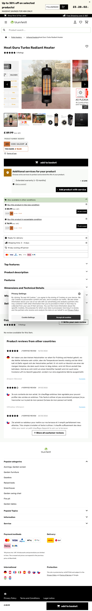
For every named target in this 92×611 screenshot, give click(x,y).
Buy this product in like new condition (23, 205)
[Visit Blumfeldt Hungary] (5, 577)
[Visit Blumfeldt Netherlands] (10, 577)
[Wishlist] (80, 22)
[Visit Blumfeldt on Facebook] (5, 594)
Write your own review (74, 322)
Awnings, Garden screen (15, 467)
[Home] (8, 37)
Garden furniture (11, 472)
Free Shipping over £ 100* (77, 16)
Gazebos (8, 477)
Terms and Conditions (30, 598)
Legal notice (49, 598)
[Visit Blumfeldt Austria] (10, 572)
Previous (7, 84)
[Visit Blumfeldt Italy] (19, 572)
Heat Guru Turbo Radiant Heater (51, 37)
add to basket (48, 162)
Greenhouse (9, 488)
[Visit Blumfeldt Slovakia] (34, 572)
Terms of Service (66, 575)
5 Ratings (20, 53)
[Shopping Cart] (86, 22)
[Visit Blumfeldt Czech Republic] (38, 572)
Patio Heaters (16, 37)
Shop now (63, 7)
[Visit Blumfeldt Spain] (24, 572)
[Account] (75, 22)
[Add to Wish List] (87, 46)
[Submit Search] (4, 30)
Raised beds (9, 483)
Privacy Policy (52, 575)
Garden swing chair (12, 493)
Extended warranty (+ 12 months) (31, 180)
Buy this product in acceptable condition (24, 219)
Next (84, 84)
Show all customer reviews (50, 433)
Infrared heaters (32, 37)
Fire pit (7, 499)
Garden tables (10, 504)
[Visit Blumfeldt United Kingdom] (29, 572)
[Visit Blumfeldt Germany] (5, 572)
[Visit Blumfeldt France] (14, 572)
